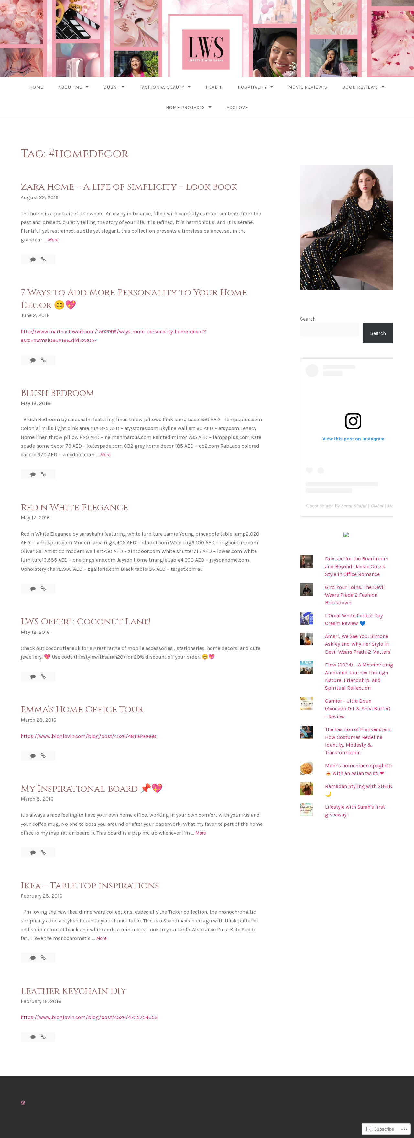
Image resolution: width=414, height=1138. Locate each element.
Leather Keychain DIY (73, 991)
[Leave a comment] (33, 259)
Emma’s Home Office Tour (82, 710)
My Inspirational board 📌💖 (92, 789)
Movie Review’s (307, 87)
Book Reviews (360, 87)
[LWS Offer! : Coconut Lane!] (43, 677)
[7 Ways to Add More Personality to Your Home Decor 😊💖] (43, 360)
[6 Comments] (33, 474)
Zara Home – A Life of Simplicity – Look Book (129, 187)
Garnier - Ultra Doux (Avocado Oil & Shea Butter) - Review (357, 708)
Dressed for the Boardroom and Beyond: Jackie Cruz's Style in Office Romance (356, 566)
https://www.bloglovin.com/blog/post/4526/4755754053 (89, 1017)
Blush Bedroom (57, 393)
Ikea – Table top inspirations (90, 886)
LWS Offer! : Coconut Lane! (86, 622)
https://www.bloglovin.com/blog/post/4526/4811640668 (88, 736)
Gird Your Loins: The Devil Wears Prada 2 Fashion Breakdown (355, 595)
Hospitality (252, 87)
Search (308, 319)
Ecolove (237, 107)
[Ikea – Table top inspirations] (43, 958)
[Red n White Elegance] (43, 589)
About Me (70, 87)
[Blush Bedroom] (43, 474)
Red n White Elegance (74, 508)
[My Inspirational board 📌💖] (43, 852)
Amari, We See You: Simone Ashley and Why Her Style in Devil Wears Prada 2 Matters (357, 644)
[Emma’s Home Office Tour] (43, 756)
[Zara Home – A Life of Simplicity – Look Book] (43, 259)
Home (36, 87)
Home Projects (185, 107)
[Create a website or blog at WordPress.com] (23, 1103)
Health (214, 87)
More (53, 240)
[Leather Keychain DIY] (43, 1037)
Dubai (111, 87)
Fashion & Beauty (161, 87)
